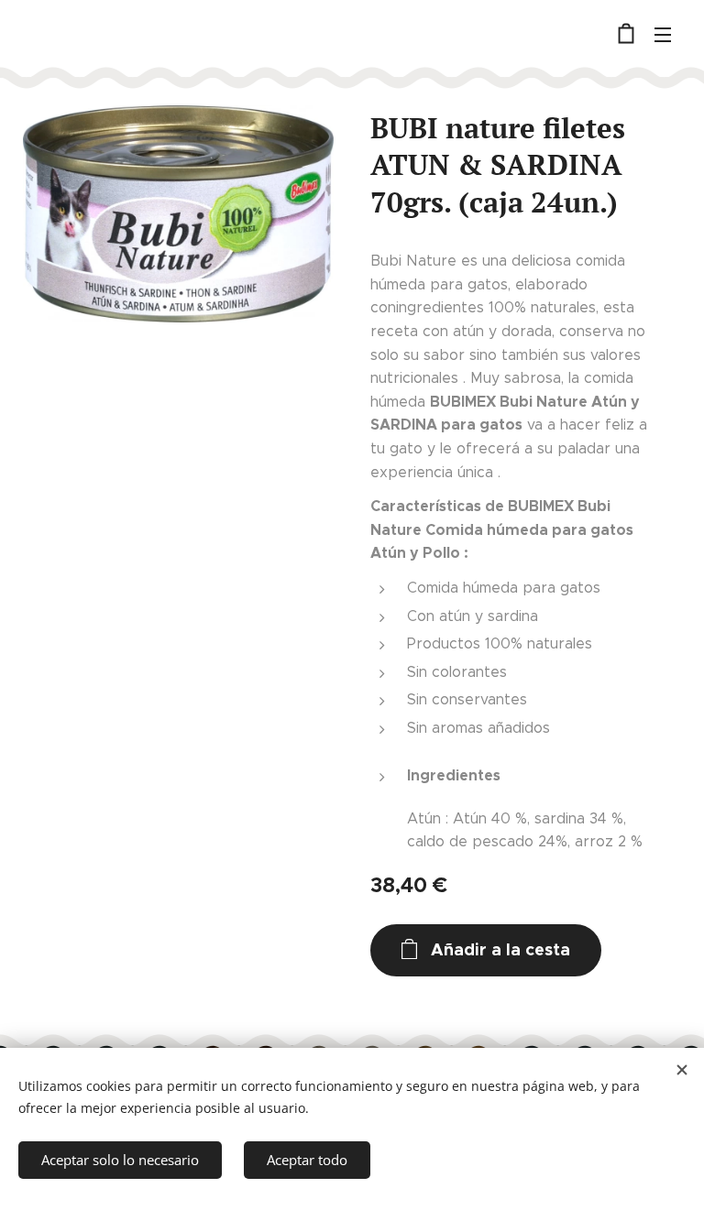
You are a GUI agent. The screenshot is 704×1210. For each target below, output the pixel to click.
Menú (662, 34)
